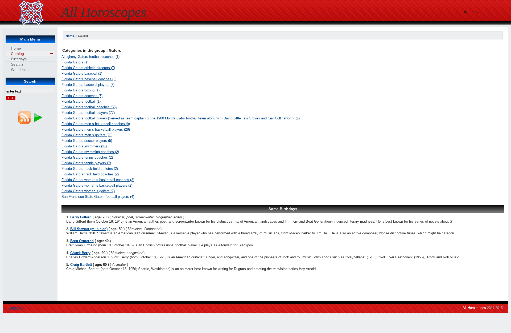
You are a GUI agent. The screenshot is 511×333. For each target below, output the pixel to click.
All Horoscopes (474, 308)
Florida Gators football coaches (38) (89, 107)
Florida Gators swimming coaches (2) (90, 152)
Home (70, 35)
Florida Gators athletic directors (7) (88, 68)
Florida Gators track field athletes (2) (89, 169)
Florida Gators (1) (74, 62)
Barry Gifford (81, 217)
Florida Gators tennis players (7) (86, 163)
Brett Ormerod (82, 241)
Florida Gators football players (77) (88, 113)
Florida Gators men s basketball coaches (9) (95, 124)
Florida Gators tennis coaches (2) (87, 157)
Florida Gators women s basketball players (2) (96, 185)
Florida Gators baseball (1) (81, 73)
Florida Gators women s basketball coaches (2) (97, 180)
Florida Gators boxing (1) (80, 90)
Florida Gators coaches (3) (81, 96)
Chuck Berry (80, 253)
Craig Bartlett (81, 265)
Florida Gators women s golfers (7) (88, 191)
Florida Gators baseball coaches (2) (88, 79)
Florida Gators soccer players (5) (86, 141)
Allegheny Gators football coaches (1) (90, 57)
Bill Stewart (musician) (89, 229)
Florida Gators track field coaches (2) (90, 174)
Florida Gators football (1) (81, 101)
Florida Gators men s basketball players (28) (95, 129)
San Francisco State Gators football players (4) (97, 197)
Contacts (15, 308)
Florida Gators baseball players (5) (87, 85)
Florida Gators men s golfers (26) (86, 135)
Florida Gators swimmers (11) (84, 146)
